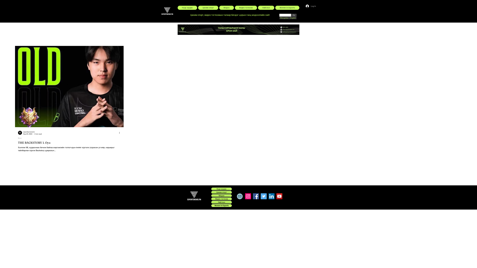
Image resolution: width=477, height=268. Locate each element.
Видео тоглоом (221, 199)
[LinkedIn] (318, 72)
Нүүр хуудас (221, 189)
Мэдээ (221, 196)
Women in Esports (222, 206)
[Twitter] (264, 196)
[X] (318, 67)
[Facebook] (318, 61)
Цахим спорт (221, 192)
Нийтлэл (221, 202)
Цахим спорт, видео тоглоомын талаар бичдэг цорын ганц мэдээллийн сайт (230, 15)
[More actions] (120, 132)
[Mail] (240, 196)
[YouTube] (279, 196)
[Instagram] (318, 78)
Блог (20, 138)
